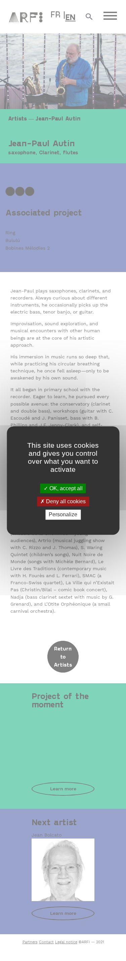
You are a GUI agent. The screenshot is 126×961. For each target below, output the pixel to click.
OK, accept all (65, 488)
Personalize (63, 515)
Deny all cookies (65, 501)
